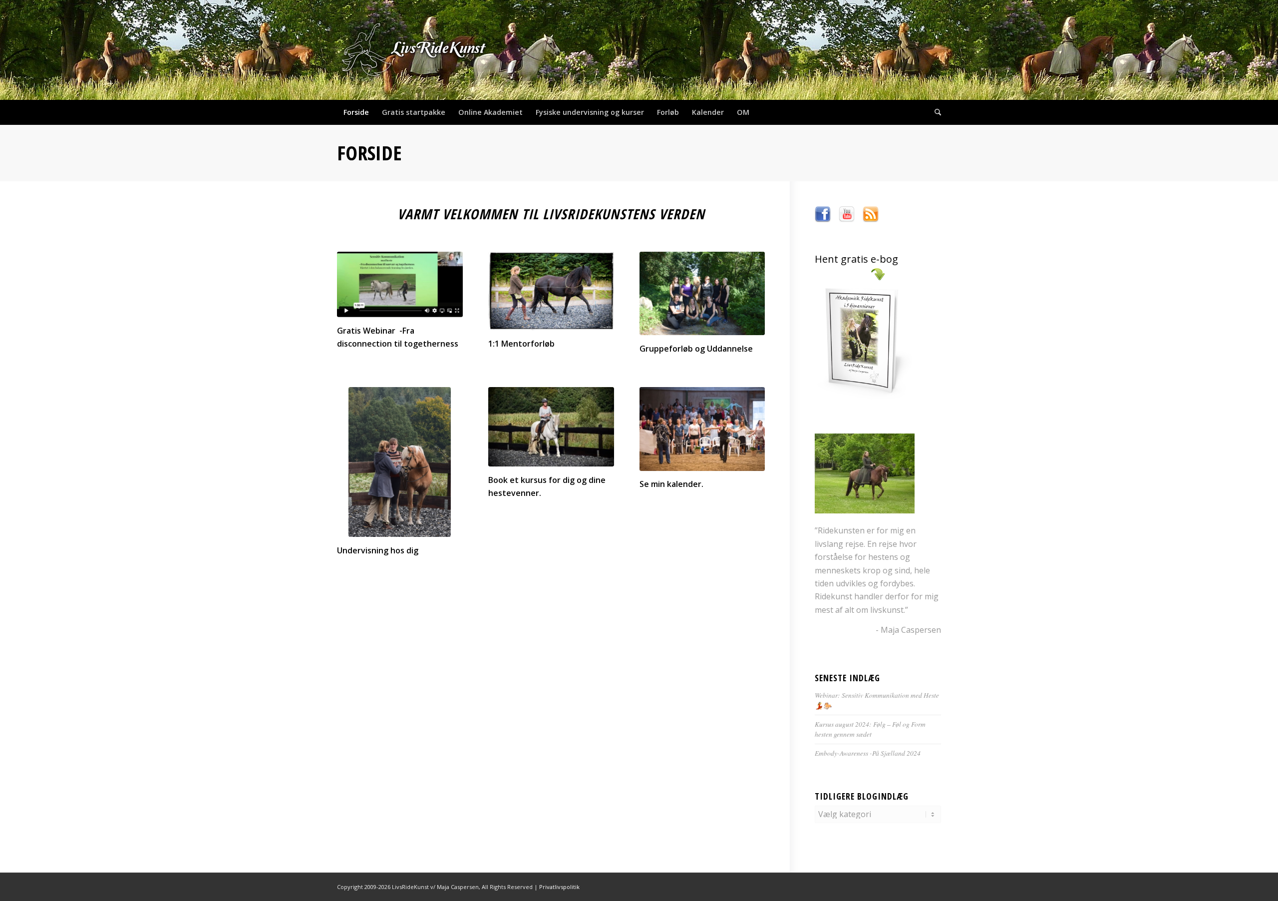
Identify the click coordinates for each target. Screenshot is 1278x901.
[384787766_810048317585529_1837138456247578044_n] (551, 426)
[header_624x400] (415, 50)
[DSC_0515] (399, 462)
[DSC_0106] (702, 294)
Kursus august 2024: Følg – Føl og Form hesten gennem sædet (870, 729)
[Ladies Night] (702, 429)
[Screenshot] (400, 285)
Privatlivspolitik (559, 887)
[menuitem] (356, 112)
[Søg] (934, 112)
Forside (369, 152)
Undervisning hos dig (377, 550)
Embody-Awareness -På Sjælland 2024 (868, 753)
